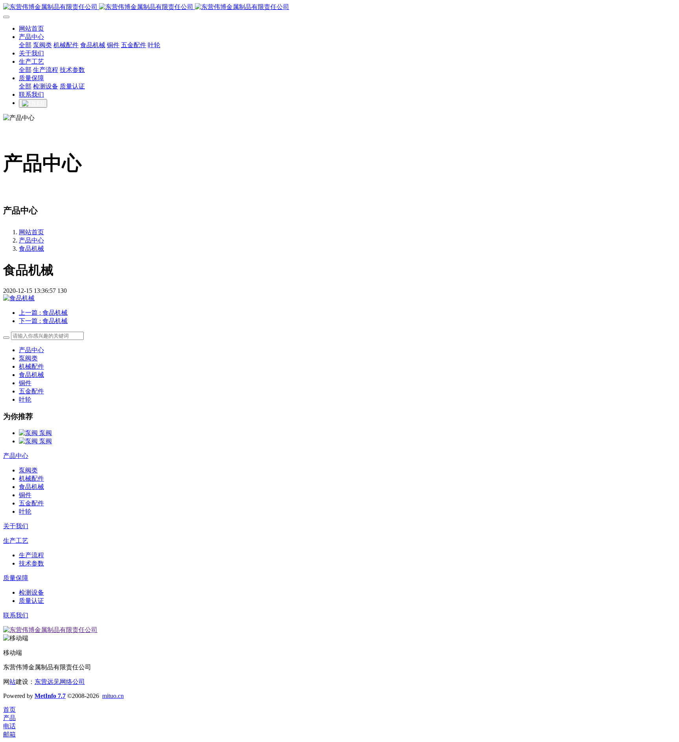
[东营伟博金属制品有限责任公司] (339, 7)
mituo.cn (113, 695)
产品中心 (31, 240)
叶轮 (25, 399)
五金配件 (31, 391)
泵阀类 (28, 358)
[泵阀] (29, 433)
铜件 (25, 383)
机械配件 (31, 366)
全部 (25, 45)
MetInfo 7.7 (50, 695)
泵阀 (45, 433)
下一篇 (43, 321)
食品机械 (31, 248)
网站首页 (31, 232)
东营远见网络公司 (60, 681)
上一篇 (43, 312)
